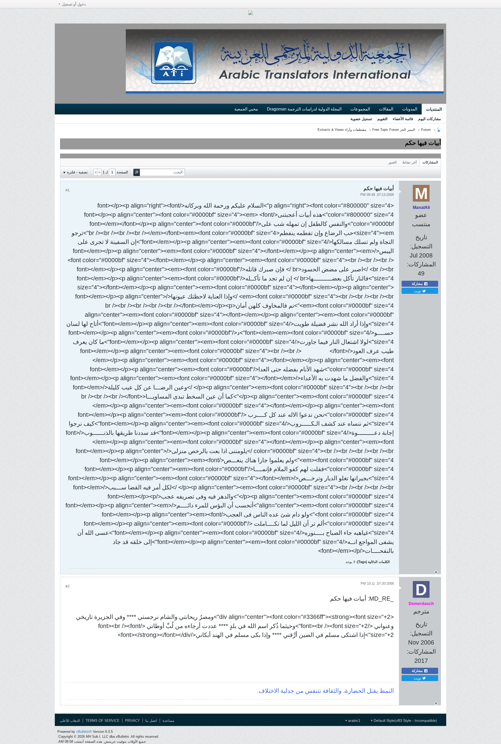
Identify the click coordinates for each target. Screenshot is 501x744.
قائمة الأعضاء (403, 119)
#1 (67, 190)
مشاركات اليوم (429, 119)
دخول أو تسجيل (74, 4)
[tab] (430, 162)
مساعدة (168, 721)
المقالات (386, 109)
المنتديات (434, 109)
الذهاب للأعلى (70, 721)
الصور (392, 162)
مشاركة (418, 284)
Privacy (132, 721)
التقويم (382, 119)
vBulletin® (84, 732)
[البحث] (136, 172)
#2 (67, 586)
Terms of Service (103, 721)
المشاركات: (421, 264)
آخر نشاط (409, 162)
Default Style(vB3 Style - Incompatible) (405, 720)
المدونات (409, 109)
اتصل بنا (151, 721)
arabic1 (353, 720)
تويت (418, 290)
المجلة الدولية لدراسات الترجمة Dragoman (304, 109)
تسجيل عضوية (361, 119)
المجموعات (360, 109)
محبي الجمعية (246, 109)
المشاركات (430, 162)
